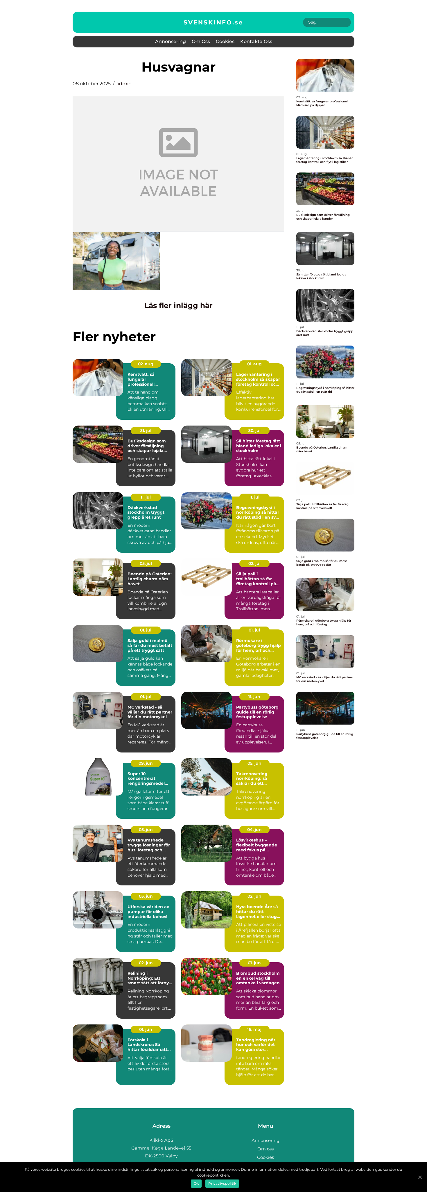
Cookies (225, 41)
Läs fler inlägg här (178, 305)
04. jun (254, 829)
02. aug (145, 364)
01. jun (254, 962)
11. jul (146, 497)
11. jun (254, 696)
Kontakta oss (256, 41)
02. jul (254, 563)
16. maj (254, 1029)
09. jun (146, 763)
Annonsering (170, 41)
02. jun (254, 896)
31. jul (145, 430)
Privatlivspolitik (222, 1183)
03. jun (146, 896)
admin (124, 83)
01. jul (145, 630)
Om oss (201, 41)
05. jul (146, 563)
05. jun (254, 763)
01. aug (254, 364)
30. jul (254, 430)
